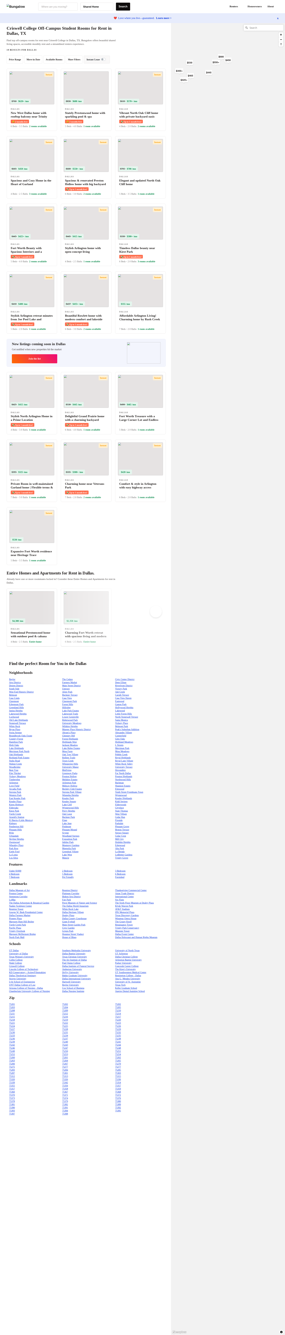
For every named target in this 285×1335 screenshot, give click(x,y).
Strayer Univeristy (17, 978)
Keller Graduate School (126, 988)
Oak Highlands (16, 754)
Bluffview (67, 770)
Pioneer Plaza (15, 918)
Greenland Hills (16, 707)
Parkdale (119, 823)
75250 (65, 1051)
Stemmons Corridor (18, 896)
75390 (12, 1107)
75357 (118, 1085)
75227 (12, 1029)
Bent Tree (13, 770)
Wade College (15, 963)
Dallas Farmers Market (19, 915)
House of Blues (69, 937)
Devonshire (120, 770)
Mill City (119, 839)
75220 (118, 1020)
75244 (118, 1045)
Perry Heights (68, 811)
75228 (65, 1029)
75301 (65, 1073)
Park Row (13, 848)
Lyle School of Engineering (22, 982)
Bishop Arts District (71, 896)
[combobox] (58, 7)
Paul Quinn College (71, 963)
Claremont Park (69, 701)
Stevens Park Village (71, 792)
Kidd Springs (121, 801)
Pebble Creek (121, 754)
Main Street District (71, 685)
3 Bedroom (120, 871)
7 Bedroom (14, 877)
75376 (118, 1098)
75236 (12, 1038)
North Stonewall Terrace (126, 717)
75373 (12, 1098)
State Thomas (121, 811)
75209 (65, 1010)
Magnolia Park (69, 848)
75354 (118, 1082)
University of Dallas (18, 953)
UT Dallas (14, 950)
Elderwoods (120, 804)
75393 (12, 1111)
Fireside (119, 820)
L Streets (119, 745)
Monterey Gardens (70, 845)
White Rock (14, 726)
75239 (12, 1042)
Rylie (11, 833)
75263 (12, 1060)
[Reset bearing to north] (281, 44)
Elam (64, 820)
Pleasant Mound (69, 829)
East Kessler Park (17, 798)
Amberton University (72, 969)
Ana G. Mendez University (127, 978)
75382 (65, 1104)
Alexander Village (123, 732)
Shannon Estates (122, 786)
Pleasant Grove (122, 826)
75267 (65, 1064)
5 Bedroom (67, 874)
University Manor (70, 767)
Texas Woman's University (21, 957)
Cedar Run (120, 817)
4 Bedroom (14, 874)
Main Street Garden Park (73, 925)
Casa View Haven (123, 698)
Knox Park (14, 811)
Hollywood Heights (124, 707)
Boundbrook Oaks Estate (20, 736)
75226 (118, 1026)
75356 (65, 1085)
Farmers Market (69, 682)
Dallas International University (76, 978)
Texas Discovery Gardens (127, 915)
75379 (65, 1101)
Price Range (15, 59)
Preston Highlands (123, 776)
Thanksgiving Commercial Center (131, 890)
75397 (12, 1114)
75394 (65, 1111)
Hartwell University (71, 982)
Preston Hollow (69, 776)
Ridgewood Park (70, 720)
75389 (118, 1104)
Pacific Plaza (15, 928)
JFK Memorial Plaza (124, 912)
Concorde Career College (127, 966)
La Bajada (120, 851)
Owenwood (14, 842)
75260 (12, 1057)
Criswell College (17, 966)
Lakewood (120, 710)
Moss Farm (67, 751)
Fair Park (66, 900)
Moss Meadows (122, 751)
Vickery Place (121, 723)
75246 (12, 1048)
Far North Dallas (123, 773)
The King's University (125, 969)
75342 (65, 1082)
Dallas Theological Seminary (22, 975)
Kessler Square (69, 801)
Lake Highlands (16, 748)
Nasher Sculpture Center (20, 906)
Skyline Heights (16, 839)
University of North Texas (127, 950)
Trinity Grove (121, 858)
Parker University (123, 963)
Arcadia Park (15, 789)
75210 (118, 1010)
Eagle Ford (14, 851)
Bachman (119, 782)
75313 (65, 1076)
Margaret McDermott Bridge (22, 934)
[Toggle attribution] (281, 1332)
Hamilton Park (16, 742)
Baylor (12, 679)
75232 (118, 1032)
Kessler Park (68, 798)
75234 (65, 1035)
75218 (12, 1020)
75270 (118, 1064)
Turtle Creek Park (17, 925)
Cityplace (119, 808)
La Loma (13, 855)
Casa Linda (14, 698)
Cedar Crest (120, 836)
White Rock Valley (124, 764)
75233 (12, 1035)
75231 (65, 1032)
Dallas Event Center (124, 934)
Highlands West (69, 742)
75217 (118, 1017)
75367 (65, 1092)
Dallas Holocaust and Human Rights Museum (136, 937)
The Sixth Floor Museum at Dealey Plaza (134, 903)
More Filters (74, 59)
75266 (12, 1064)
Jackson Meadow (70, 745)
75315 (118, 1076)
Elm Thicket (15, 773)
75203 (12, 1007)
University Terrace (123, 767)
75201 (12, 1004)
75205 (118, 1007)
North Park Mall (16, 937)
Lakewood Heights (18, 714)
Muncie (65, 858)
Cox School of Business (73, 988)
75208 (12, 1010)
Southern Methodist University (76, 950)
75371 (65, 1095)
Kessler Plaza (15, 801)
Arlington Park (69, 782)
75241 (118, 1042)
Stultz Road (14, 761)
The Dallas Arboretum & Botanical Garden (29, 903)
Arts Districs (15, 682)
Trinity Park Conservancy (127, 928)
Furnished (119, 877)
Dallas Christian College (126, 957)
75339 (12, 1082)
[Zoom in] (281, 34)
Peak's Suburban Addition (127, 729)
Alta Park (119, 848)
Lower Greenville (70, 717)
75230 (12, 1032)
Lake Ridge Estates (71, 748)
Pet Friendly (68, 877)
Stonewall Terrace (17, 723)
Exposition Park (69, 839)
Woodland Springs (70, 836)
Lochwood (14, 717)
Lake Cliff (67, 804)
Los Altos (13, 858)
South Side (14, 689)
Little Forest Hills (123, 714)
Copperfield (120, 736)
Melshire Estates (69, 779)
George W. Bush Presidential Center (26, 912)
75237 (65, 1038)
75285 (118, 1070)
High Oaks (14, 745)
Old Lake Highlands (18, 720)
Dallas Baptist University (73, 953)
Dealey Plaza (68, 915)
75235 (118, 1035)
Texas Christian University (74, 957)
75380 (118, 1101)
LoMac (12, 900)
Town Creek (68, 761)
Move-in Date (33, 59)
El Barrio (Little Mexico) (21, 820)
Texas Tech (120, 985)
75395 (118, 1111)
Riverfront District (123, 685)
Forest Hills (67, 704)
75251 (118, 1051)
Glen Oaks (120, 739)
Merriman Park (122, 748)
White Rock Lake (70, 909)
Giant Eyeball (68, 921)
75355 (12, 1085)
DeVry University (70, 972)
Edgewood (120, 845)
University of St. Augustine (128, 982)
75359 (118, 1089)
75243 (65, 1045)
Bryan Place (14, 729)
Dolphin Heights (122, 842)
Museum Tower (122, 931)
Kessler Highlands (123, 798)
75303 (118, 1073)
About (270, 6)
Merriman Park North (19, 751)
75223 (118, 1023)
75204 (65, 1007)
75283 (12, 1070)
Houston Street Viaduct (73, 934)
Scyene (65, 833)
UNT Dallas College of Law (22, 985)
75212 (65, 1013)
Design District (16, 685)
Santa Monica (121, 720)
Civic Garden (68, 928)
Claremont (14, 701)
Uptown (66, 689)
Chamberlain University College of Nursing (29, 991)
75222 (65, 1023)
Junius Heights (16, 710)
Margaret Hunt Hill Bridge (21, 921)
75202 (65, 1004)
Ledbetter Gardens (123, 855)
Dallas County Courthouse (74, 918)
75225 (65, 1026)
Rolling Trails (68, 757)
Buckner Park (68, 817)
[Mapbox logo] (179, 1332)
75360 (12, 1092)
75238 (118, 1038)
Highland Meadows (124, 742)
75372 (118, 1095)
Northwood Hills (123, 779)
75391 (65, 1107)
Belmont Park (121, 726)
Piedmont (66, 826)
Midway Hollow (69, 786)
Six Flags (119, 900)
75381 (12, 1104)
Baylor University (70, 985)
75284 (65, 1070)
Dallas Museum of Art (19, 890)
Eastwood (119, 701)
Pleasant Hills (15, 829)
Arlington (13, 782)
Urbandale (14, 836)
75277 (65, 1067)
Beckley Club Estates (72, 789)
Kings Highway (16, 804)
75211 (12, 1013)
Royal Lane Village (124, 761)
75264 (65, 1060)
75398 (65, 1114)
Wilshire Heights (70, 726)
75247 (65, 1048)
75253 (65, 1054)
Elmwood (119, 789)
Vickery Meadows (17, 776)
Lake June (67, 823)
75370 (12, 1095)
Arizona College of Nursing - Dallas (26, 988)
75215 (12, 1017)
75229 (118, 1029)
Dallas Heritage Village (73, 912)
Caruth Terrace (122, 695)
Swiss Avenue (15, 732)
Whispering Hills (70, 764)
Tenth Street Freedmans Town (129, 792)
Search (123, 6)
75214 (118, 1013)
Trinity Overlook (17, 931)
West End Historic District (21, 692)
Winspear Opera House (125, 918)
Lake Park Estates (70, 710)
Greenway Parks (69, 773)
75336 (118, 1079)
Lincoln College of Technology (23, 969)
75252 (12, 1054)
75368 (118, 1092)
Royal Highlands (123, 757)
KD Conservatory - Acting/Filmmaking (27, 972)
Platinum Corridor (70, 893)
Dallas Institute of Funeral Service (78, 966)
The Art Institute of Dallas (74, 960)
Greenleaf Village (70, 851)
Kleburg (13, 823)
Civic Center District (124, 679)
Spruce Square (122, 833)
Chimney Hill (68, 736)
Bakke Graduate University (74, 975)
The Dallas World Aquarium (75, 906)
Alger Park (67, 692)
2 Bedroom (67, 871)
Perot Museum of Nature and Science (79, 903)
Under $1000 (15, 871)
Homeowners (255, 6)
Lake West (67, 855)
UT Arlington (121, 953)
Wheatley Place (16, 845)
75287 (12, 1073)
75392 (118, 1107)
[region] (207, 75)
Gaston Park (121, 704)
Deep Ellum (120, 682)
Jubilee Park (68, 842)
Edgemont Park (16, 704)
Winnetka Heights (70, 795)
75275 (12, 1067)
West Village (121, 814)
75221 (12, 1023)
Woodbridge (14, 767)
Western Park (15, 795)
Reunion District (70, 890)
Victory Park (121, 689)
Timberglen (14, 779)
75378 (12, 1101)
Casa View (67, 698)
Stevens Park (15, 792)
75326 (65, 1079)
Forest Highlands (70, 739)
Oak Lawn (67, 814)
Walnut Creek (15, 764)
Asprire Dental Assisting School (130, 991)
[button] (278, 6)
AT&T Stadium (122, 909)
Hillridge (66, 707)
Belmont (13, 695)
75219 (65, 1020)
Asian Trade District (124, 893)
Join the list (34, 358)
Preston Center (16, 893)
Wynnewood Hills (70, 808)
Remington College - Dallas (128, 975)
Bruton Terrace (122, 829)
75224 (12, 1026)
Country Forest (16, 739)
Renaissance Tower (124, 925)
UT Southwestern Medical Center (130, 972)
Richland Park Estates (19, 757)
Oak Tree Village (70, 754)
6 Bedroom (120, 874)
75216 (65, 1017)
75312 (12, 1076)
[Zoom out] (281, 39)
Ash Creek (120, 692)
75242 (12, 1045)
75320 (12, 1079)
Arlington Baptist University (128, 960)
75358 (65, 1089)
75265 (118, 1060)
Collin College (16, 960)
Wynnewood (121, 795)
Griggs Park (67, 931)
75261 (65, 1057)
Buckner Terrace (70, 695)
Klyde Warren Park (124, 906)
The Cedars (67, 679)
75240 (65, 1042)
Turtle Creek (15, 814)
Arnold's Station (16, 817)
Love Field (14, 786)
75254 (118, 1054)
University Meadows (71, 723)
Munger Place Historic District (76, 729)
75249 (12, 1051)
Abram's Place (69, 732)
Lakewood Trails (70, 714)
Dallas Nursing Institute (73, 991)
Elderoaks (13, 808)
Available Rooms (54, 59)
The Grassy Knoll (123, 921)
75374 (65, 1098)
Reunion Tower (16, 909)
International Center (124, 896)
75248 (118, 1048)
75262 (118, 1057)
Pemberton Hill (16, 826)
